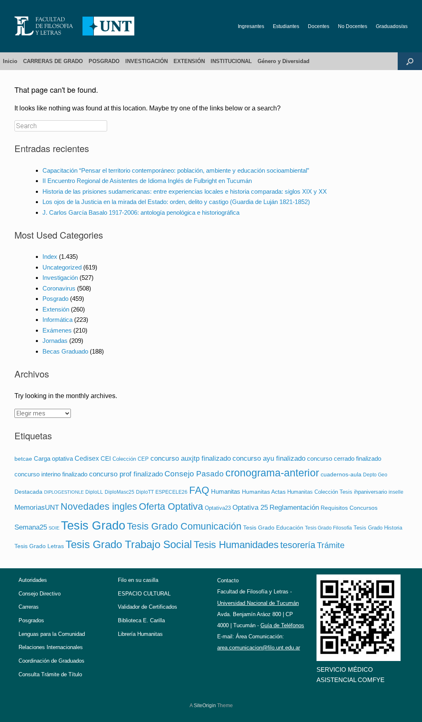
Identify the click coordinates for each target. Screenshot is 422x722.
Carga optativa (53, 458)
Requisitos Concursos (349, 508)
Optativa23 (218, 508)
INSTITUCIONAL (231, 61)
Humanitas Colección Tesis (319, 492)
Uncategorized (62, 267)
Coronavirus (58, 288)
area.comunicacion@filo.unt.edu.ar (258, 648)
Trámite (331, 545)
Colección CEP (131, 459)
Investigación (60, 277)
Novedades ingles (99, 507)
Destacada (28, 492)
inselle (396, 492)
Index (49, 256)
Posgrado (55, 298)
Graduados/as (392, 26)
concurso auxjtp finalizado (190, 458)
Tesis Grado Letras (39, 546)
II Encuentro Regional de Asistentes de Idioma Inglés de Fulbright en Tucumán (147, 180)
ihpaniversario (370, 492)
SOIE (54, 527)
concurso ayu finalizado (268, 458)
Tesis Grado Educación (273, 527)
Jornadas (55, 340)
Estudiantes (286, 26)
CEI (106, 458)
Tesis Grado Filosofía (328, 527)
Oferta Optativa (171, 506)
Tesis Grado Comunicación (184, 526)
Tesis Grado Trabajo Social (129, 544)
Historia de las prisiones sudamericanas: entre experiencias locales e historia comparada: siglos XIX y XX (184, 191)
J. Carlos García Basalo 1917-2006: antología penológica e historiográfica (140, 212)
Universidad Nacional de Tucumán (258, 603)
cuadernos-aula (341, 474)
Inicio (10, 61)
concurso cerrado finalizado (344, 458)
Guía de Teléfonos (282, 625)
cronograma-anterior (272, 472)
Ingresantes (251, 26)
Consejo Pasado (194, 473)
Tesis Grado (93, 525)
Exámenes (57, 330)
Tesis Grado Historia (378, 528)
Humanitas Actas (264, 492)
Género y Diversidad (283, 61)
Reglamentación (294, 507)
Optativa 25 (250, 507)
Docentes (318, 26)
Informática (57, 319)
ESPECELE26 (171, 492)
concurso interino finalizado (50, 474)
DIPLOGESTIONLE (64, 492)
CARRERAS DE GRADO (53, 61)
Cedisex (87, 458)
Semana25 (30, 527)
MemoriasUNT (36, 507)
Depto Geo (375, 474)
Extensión (55, 309)
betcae (23, 458)
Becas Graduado (65, 351)
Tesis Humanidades (236, 544)
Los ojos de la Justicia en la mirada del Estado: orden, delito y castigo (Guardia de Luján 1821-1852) (176, 201)
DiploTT (145, 492)
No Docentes (352, 26)
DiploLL (94, 492)
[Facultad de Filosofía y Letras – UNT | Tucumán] (74, 26)
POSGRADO (104, 61)
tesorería (297, 545)
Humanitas (225, 491)
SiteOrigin (205, 705)
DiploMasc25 (119, 492)
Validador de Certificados (147, 607)
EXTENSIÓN (189, 61)
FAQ (199, 490)
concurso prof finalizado (126, 474)
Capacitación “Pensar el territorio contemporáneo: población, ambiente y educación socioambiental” (175, 170)
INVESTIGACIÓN (146, 61)
